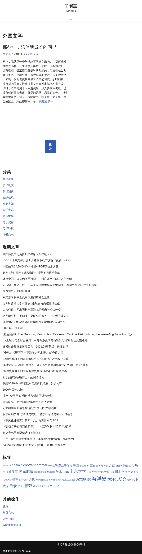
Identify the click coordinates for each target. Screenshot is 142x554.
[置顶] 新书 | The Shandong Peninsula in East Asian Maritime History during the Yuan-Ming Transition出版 (67, 334)
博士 (106, 465)
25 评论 (34, 54)
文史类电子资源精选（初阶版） (22, 432)
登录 (5, 506)
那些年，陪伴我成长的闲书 (30, 47)
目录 (13, 486)
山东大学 (78, 471)
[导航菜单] (71, 19)
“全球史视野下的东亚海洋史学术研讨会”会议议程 (33, 352)
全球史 (99, 465)
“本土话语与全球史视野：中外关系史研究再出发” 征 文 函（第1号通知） (47, 364)
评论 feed (8, 518)
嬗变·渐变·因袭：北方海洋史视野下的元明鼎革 (31, 272)
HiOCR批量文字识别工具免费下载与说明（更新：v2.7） (37, 260)
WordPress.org (12, 524)
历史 (111, 465)
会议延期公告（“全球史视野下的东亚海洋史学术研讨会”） (38, 414)
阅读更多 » (46, 101)
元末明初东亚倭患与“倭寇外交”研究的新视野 (30, 408)
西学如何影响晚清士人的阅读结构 (23, 377)
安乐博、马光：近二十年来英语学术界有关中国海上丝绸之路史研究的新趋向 (50, 285)
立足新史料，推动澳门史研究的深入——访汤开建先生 (36, 315)
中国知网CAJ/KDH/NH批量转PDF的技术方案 (31, 266)
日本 (118, 471)
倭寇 (92, 465)
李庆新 (8, 479)
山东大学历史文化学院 (98, 472)
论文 (49, 486)
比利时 (31, 479)
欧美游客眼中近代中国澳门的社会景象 (26, 297)
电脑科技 (8, 228)
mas (50, 466)
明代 (124, 471)
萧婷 (29, 486)
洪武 (59, 480)
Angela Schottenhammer (28, 465)
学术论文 (8, 185)
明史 (130, 471)
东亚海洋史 (65, 465)
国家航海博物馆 (41, 472)
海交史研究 (83, 479)
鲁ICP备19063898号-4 (71, 544)
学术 (59, 471)
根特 (15, 479)
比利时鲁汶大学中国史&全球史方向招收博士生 (31, 303)
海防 (129, 479)
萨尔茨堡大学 (39, 486)
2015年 (6, 466)
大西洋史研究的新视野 (16, 291)
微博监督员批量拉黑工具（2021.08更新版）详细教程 (35, 346)
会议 (81, 465)
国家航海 (26, 471)
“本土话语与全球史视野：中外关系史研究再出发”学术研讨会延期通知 (45, 340)
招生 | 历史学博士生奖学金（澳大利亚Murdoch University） (39, 438)
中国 (76, 465)
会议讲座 (8, 179)
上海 (55, 465)
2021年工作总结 (13, 328)
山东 (66, 471)
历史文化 (128, 465)
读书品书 (8, 234)
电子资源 (8, 222)
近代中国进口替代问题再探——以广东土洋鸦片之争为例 (37, 278)
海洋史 (99, 478)
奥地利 (52, 472)
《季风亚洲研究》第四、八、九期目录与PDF (30, 420)
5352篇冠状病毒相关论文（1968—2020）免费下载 (34, 445)
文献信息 (8, 197)
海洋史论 (8, 209)
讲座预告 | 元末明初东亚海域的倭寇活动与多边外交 (34, 321)
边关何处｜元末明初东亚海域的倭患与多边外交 (32, 309)
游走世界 (8, 216)
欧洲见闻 (8, 203)
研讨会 (20, 486)
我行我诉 (8, 191)
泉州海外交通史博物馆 (46, 479)
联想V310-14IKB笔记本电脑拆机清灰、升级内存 (32, 383)
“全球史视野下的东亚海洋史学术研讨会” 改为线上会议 (36, 358)
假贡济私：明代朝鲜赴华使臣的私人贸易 (27, 401)
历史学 (119, 465)
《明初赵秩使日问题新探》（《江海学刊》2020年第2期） (38, 426)
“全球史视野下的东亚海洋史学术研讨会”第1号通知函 (35, 371)
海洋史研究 (116, 479)
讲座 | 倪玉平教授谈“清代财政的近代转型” (28, 395)
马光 (8, 54)
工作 (112, 472)
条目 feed (8, 512)
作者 (86, 465)
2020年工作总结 (13, 389)
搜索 (50, 146)
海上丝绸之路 (69, 479)
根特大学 (23, 479)
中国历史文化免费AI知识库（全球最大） (27, 254)
